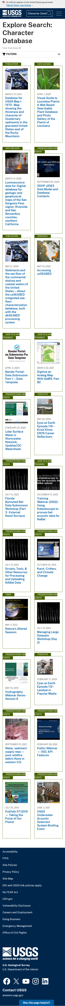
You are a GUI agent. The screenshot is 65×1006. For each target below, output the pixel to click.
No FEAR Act (10, 892)
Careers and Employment (17, 912)
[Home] (12, 16)
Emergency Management (17, 926)
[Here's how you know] (32, 4)
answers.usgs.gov (13, 995)
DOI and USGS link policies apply (22, 885)
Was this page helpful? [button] (36, 1002)
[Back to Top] (53, 994)
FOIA (6, 858)
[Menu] (58, 13)
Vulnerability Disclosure (17, 905)
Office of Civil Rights (15, 932)
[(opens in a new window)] (7, 981)
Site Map (8, 878)
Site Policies (10, 865)
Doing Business (11, 919)
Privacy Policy (11, 872)
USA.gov (8, 899)
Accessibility (10, 851)
